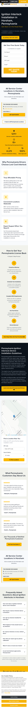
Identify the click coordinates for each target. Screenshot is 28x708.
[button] (14, 416)
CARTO (24, 435)
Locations (23, 1)
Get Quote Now (14, 114)
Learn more (6, 576)
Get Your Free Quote (13, 544)
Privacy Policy (7, 692)
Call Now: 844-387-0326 (11, 37)
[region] (14, 690)
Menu (26, 5)
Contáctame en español (15, 48)
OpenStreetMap (14, 435)
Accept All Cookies (14, 705)
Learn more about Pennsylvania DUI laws (14, 388)
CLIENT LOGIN (14, 1)
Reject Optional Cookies (14, 701)
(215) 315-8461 (8, 108)
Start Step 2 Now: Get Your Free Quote (14, 336)
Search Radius (7, 452)
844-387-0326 (4, 1)
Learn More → (6, 111)
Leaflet (8, 435)
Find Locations (14, 459)
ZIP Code (6, 445)
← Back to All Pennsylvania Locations (14, 121)
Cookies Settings (14, 697)
